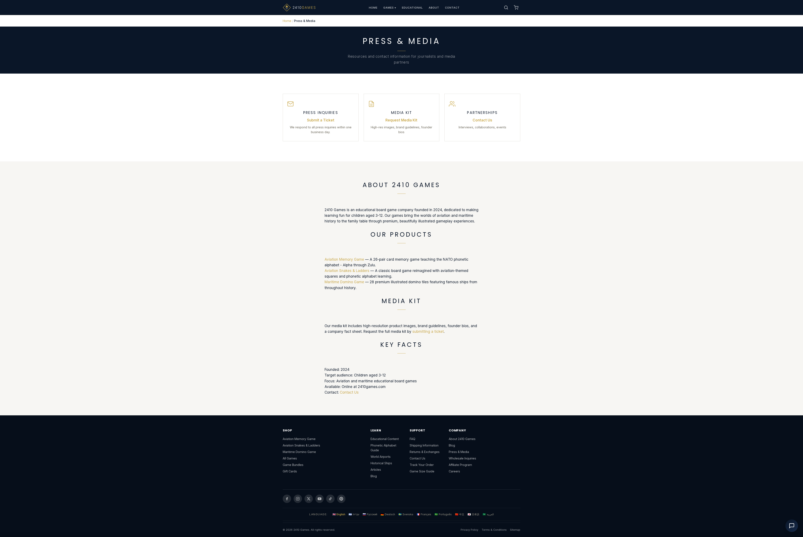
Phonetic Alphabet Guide (383, 448)
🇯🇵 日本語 (473, 514)
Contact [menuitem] (452, 7)
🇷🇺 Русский (370, 514)
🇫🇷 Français (424, 514)
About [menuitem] (434, 7)
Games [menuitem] (389, 7)
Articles (376, 469)
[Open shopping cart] (516, 7)
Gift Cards (290, 471)
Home (287, 21)
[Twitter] (308, 499)
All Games (290, 458)
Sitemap (515, 529)
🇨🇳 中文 (459, 514)
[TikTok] (330, 499)
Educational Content (385, 439)
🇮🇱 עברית (354, 514)
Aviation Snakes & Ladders (347, 271)
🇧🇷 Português (443, 514)
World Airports (381, 456)
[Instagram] (298, 499)
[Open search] (506, 7)
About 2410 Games (462, 439)
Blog (374, 476)
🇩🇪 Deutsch (388, 514)
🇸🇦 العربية (488, 514)
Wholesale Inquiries (462, 458)
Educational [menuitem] (412, 7)
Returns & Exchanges (425, 452)
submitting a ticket (428, 331)
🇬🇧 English (338, 514)
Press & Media (459, 452)
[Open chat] (791, 525)
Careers (454, 471)
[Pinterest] (341, 499)
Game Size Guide (422, 471)
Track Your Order (422, 465)
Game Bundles (293, 465)
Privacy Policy (469, 529)
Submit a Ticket (320, 120)
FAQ (412, 439)
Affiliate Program (460, 465)
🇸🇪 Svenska (405, 514)
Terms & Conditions (494, 529)
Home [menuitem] (373, 7)
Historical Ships (381, 463)
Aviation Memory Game (344, 259)
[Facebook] (287, 499)
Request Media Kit (401, 120)
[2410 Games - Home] (305, 7)
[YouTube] (319, 499)
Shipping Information (424, 445)
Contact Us (482, 120)
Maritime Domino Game (344, 282)
